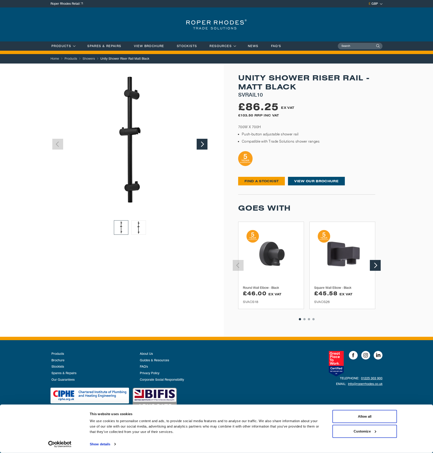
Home (55, 58)
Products (70, 58)
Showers (89, 58)
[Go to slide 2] (138, 227)
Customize (362, 431)
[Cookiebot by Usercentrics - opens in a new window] (60, 444)
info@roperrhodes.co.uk (365, 384)
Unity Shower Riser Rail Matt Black (124, 58)
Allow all (365, 416)
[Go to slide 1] (121, 227)
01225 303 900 (371, 378)
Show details (100, 444)
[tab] (300, 319)
